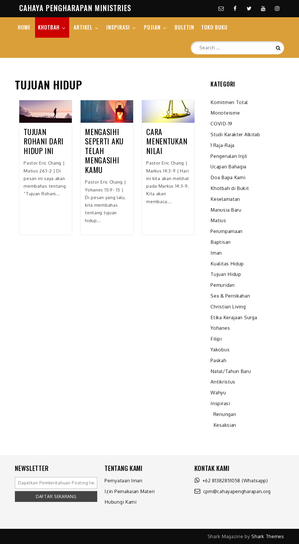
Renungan (223, 414)
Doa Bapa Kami (228, 177)
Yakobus (220, 350)
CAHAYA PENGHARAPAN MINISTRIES (75, 7)
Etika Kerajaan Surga (234, 317)
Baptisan (221, 242)
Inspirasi (220, 403)
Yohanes (220, 328)
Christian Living (228, 307)
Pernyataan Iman (123, 480)
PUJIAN (152, 27)
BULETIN (184, 27)
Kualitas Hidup (227, 264)
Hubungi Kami (120, 502)
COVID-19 (221, 124)
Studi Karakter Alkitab (235, 134)
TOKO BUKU (214, 27)
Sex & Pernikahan (230, 296)
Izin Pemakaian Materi (130, 491)
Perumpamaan (227, 231)
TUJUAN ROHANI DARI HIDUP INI (44, 141)
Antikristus (223, 382)
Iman (216, 253)
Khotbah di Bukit (230, 188)
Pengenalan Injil (229, 156)
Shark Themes (267, 536)
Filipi (216, 339)
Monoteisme (225, 113)
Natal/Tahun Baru (231, 371)
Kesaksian (223, 425)
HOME (24, 27)
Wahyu (218, 393)
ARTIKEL (83, 27)
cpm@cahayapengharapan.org (235, 491)
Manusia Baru (226, 210)
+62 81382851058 (219, 480)
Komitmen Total (229, 102)
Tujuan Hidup (226, 274)
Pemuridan (222, 285)
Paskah (218, 360)
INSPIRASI (118, 27)
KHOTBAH (49, 27)
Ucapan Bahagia (228, 167)
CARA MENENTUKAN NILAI (166, 141)
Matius (218, 220)
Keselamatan (225, 199)
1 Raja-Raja (222, 145)
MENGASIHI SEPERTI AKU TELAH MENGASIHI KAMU (104, 151)
